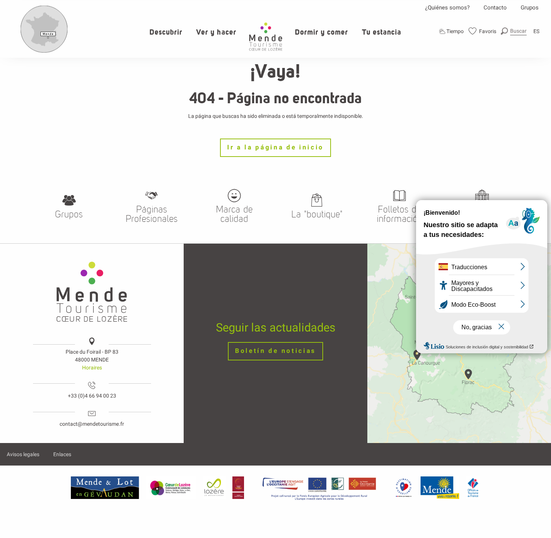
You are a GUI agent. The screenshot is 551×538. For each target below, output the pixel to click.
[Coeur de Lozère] (170, 487)
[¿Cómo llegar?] (44, 51)
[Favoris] (482, 31)
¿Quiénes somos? (447, 7)
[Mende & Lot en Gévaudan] (104, 487)
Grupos (530, 7)
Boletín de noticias (275, 350)
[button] (514, 31)
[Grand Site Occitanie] (238, 487)
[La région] (319, 488)
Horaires (92, 368)
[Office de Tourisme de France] (473, 487)
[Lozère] (214, 487)
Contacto (495, 7)
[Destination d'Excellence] (403, 487)
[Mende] (440, 487)
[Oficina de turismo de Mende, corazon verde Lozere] (265, 37)
